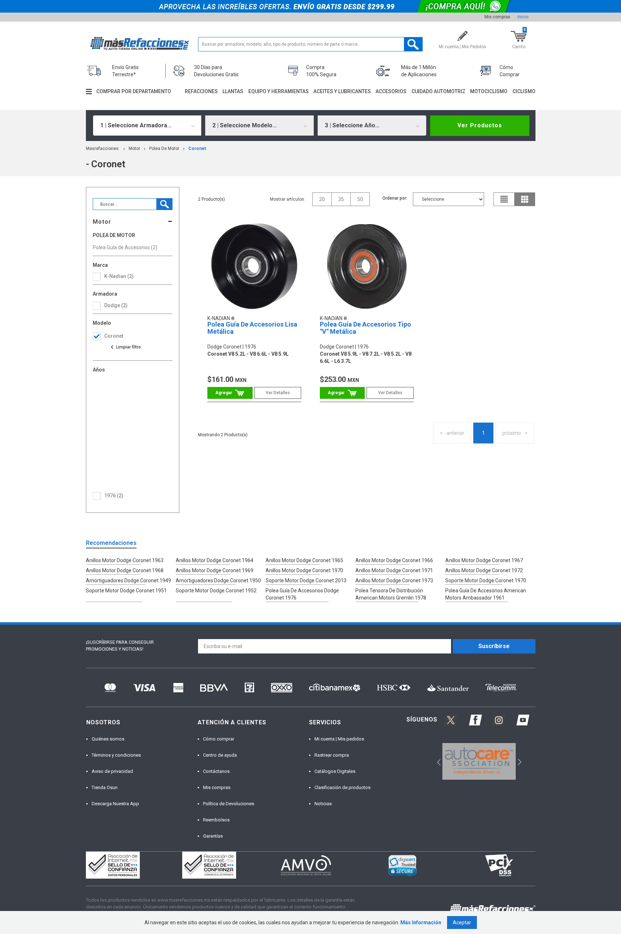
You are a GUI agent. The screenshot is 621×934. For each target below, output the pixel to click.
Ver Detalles (278, 392)
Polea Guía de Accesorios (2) (125, 247)
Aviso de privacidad (112, 771)
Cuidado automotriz (438, 91)
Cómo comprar (218, 739)
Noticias (323, 803)
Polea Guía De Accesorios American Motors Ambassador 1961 (485, 594)
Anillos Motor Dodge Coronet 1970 (304, 570)
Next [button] (518, 761)
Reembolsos (216, 820)
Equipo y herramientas (278, 91)
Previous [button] (436, 761)
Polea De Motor (164, 148)
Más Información (420, 922)
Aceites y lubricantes (342, 91)
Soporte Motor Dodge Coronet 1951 (126, 590)
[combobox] (147, 125)
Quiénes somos (108, 739)
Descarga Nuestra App (115, 803)
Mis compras (497, 16)
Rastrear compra (331, 755)
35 (341, 199)
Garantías (213, 836)
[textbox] (310, 44)
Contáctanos (216, 771)
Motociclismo (488, 91)
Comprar (229, 393)
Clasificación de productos (342, 787)
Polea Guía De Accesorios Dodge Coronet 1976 (302, 594)
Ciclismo (523, 91)
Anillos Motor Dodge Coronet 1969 (214, 570)
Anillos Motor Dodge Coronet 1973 (394, 580)
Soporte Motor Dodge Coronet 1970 (485, 580)
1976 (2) (113, 495)
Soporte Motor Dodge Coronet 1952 (216, 590)
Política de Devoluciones (228, 803)
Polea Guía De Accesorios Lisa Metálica (252, 327)
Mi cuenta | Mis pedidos (339, 739)
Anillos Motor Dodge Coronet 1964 (214, 560)
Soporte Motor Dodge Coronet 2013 (306, 580)
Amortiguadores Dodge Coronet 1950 (218, 580)
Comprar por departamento (133, 91)
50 (360, 199)
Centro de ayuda (220, 755)
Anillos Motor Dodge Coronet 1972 (484, 570)
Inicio (523, 16)
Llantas (232, 91)
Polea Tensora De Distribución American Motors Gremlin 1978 (390, 594)
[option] (479, 761)
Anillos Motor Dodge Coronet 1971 (394, 570)
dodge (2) (116, 305)
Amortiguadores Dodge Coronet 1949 (128, 580)
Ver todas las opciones (125, 347)
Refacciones (201, 91)
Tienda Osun (105, 787)
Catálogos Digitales (334, 771)
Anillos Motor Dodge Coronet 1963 (125, 560)
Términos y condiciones (116, 755)
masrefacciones (102, 148)
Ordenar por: (394, 198)
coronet (197, 148)
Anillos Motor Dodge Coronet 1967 (484, 560)
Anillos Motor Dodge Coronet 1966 (394, 560)
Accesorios (391, 91)
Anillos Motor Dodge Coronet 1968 (125, 570)
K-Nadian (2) (119, 276)
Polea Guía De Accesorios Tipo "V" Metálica (365, 327)
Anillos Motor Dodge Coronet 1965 (304, 560)
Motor (134, 148)
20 (322, 199)
